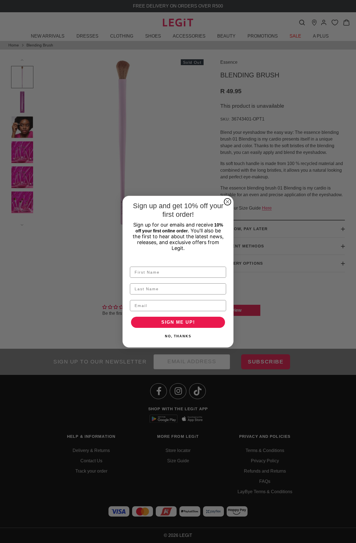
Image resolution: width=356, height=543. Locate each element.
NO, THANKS (178, 336)
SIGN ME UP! (178, 322)
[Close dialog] (227, 201)
